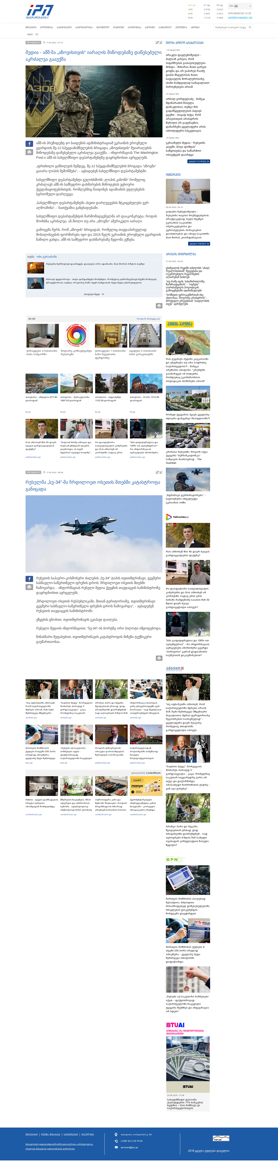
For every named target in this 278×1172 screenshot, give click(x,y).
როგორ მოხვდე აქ (148, 318)
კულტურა (181, 27)
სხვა (30, 34)
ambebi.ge (31, 717)
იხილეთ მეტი (92, 294)
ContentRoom (153, 773)
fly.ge (28, 412)
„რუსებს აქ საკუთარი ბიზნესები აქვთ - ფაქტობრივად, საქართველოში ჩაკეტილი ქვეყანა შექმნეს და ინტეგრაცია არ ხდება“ (76, 756)
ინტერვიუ (173, 175)
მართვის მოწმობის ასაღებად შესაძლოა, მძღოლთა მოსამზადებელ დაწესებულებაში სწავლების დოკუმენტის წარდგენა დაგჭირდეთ (188, 906)
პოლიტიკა (46, 27)
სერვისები (71, 1134)
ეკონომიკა (134, 27)
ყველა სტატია (198, 243)
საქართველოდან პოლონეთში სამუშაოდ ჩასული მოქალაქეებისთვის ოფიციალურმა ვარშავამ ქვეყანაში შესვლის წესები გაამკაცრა (145, 758)
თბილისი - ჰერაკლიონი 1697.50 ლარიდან (74, 399)
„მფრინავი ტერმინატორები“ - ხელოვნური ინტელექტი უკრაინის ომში (186, 499)
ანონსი (195, 27)
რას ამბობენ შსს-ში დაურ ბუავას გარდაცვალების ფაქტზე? (41, 445)
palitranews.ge (102, 762)
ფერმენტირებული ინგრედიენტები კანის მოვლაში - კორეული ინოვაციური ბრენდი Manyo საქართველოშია (144, 806)
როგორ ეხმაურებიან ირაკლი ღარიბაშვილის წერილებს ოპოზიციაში (109, 751)
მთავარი (31, 27)
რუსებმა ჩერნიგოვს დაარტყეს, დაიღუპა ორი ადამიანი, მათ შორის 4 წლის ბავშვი (95, 264)
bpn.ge (191, 5)
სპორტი (150, 27)
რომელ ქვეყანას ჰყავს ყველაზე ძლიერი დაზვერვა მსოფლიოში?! (188, 416)
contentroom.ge (34, 814)
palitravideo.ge (33, 457)
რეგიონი (118, 27)
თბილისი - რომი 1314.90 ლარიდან (144, 399)
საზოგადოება (84, 27)
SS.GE (31, 318)
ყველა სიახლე (197, 161)
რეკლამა (88, 1134)
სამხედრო (165, 27)
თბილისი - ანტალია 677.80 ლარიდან (41, 399)
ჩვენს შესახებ (50, 1134)
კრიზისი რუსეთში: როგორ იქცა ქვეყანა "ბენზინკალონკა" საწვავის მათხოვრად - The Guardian (187, 457)
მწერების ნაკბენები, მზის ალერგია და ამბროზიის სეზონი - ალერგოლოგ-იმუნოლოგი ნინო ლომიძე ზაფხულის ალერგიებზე (76, 806)
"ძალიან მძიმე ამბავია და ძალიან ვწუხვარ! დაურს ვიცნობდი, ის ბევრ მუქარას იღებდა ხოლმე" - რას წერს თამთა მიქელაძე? (76, 451)
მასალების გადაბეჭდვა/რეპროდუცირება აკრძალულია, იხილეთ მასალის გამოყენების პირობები (59, 1146)
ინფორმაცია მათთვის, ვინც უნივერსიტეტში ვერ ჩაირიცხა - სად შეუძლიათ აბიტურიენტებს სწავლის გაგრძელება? (146, 709)
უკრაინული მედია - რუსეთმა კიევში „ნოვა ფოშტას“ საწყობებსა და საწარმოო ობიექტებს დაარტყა (185, 148)
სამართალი (64, 27)
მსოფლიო (102, 27)
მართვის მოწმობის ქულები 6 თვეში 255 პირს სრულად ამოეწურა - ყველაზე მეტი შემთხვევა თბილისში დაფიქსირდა (41, 755)
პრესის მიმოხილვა (181, 254)
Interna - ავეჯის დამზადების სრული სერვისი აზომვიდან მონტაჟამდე (42, 803)
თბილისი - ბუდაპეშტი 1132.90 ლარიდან (108, 399)
